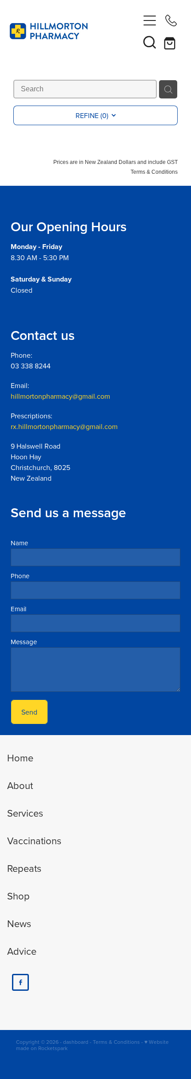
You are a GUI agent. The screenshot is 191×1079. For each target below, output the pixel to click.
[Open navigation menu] (149, 20)
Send (29, 712)
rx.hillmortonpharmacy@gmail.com (64, 426)
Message (24, 641)
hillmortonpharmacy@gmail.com (60, 396)
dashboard (75, 1042)
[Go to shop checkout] (171, 42)
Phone (20, 575)
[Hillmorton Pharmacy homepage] (74, 31)
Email (18, 608)
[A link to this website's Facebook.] (20, 982)
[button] (149, 42)
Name (19, 543)
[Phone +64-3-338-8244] (171, 20)
